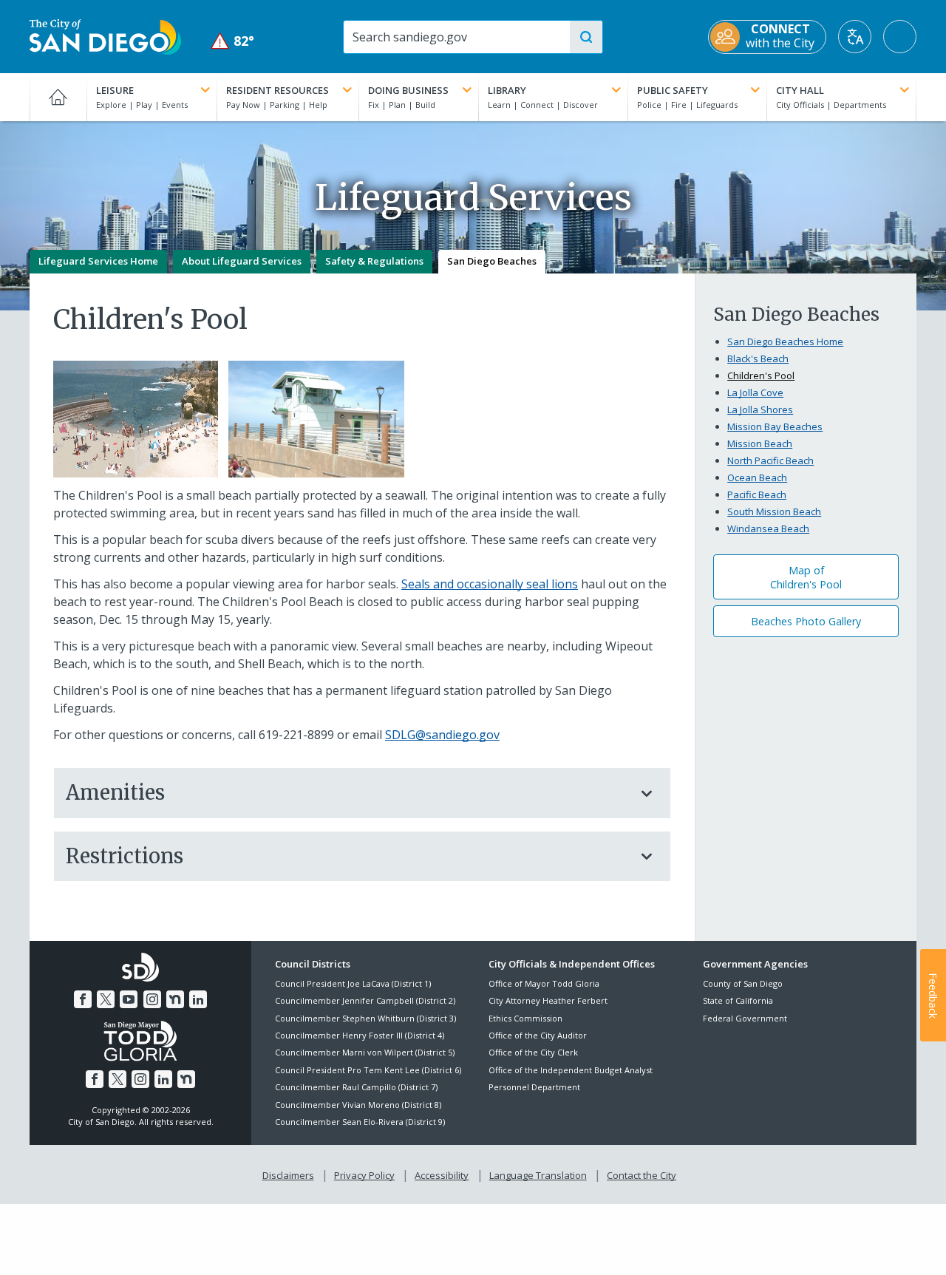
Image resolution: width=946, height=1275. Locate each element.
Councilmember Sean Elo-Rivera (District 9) (360, 1121)
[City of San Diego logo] (105, 35)
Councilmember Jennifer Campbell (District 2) (365, 1000)
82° (232, 41)
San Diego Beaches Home (785, 341)
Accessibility (442, 1175)
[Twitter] (106, 999)
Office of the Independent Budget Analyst (571, 1069)
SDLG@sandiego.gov (442, 735)
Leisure (115, 90)
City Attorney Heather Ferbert (548, 1000)
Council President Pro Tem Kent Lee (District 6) (368, 1069)
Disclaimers (288, 1175)
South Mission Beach (774, 511)
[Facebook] (83, 999)
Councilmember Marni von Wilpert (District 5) (365, 1052)
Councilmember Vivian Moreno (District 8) (358, 1104)
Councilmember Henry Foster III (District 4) (359, 1035)
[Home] (58, 96)
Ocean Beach (757, 477)
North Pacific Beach (770, 460)
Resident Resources (277, 90)
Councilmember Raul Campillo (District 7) (356, 1086)
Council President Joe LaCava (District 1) (353, 983)
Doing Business (408, 90)
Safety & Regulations (374, 261)
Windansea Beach (768, 528)
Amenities (115, 792)
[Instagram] (152, 999)
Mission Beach (759, 443)
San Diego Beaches (492, 261)
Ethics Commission (525, 1018)
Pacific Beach (756, 494)
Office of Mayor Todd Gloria (544, 983)
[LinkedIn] (198, 999)
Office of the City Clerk (533, 1052)
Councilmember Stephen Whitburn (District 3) (365, 1018)
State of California (738, 1000)
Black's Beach (758, 358)
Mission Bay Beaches (775, 426)
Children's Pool (760, 375)
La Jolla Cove (755, 392)
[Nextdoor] (175, 999)
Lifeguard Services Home (98, 261)
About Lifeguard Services (242, 261)
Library (507, 90)
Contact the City (641, 1175)
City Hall (800, 90)
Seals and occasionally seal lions (489, 584)
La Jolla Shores (760, 409)
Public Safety (672, 90)
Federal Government (745, 1018)
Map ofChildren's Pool (806, 577)
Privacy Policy (364, 1175)
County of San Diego (743, 983)
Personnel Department (534, 1086)
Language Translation (538, 1175)
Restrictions (124, 855)
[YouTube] (128, 999)
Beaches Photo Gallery (806, 621)
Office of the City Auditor (538, 1035)
